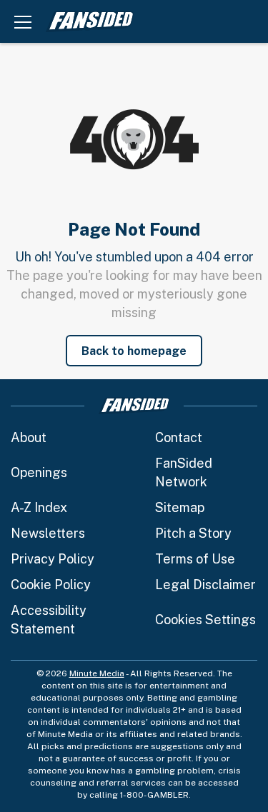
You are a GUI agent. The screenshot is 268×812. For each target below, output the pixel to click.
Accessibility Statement (48, 619)
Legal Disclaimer (205, 584)
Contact (178, 437)
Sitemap (179, 507)
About (28, 437)
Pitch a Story (193, 533)
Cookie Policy (51, 584)
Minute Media (96, 673)
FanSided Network (183, 472)
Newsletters (48, 533)
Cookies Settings (205, 619)
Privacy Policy (52, 558)
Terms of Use (195, 558)
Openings (39, 472)
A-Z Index (39, 507)
